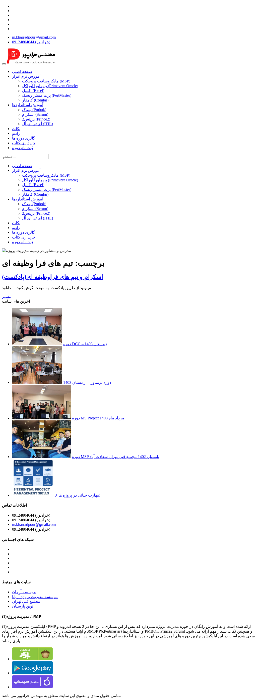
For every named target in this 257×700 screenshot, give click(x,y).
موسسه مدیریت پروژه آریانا (35, 597)
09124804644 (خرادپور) (31, 42)
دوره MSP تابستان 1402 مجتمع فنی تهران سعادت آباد (115, 456)
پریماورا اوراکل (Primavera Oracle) (50, 86)
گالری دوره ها (23, 138)
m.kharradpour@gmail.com (34, 37)
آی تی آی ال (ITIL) (37, 124)
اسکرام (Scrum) (35, 114)
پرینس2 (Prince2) (36, 119)
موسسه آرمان (24, 592)
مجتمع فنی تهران (26, 601)
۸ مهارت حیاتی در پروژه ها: (77, 495)
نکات (16, 129)
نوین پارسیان (22, 606)
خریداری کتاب (23, 143)
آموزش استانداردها (27, 105)
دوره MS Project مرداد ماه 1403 (98, 418)
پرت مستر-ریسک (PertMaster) (46, 95)
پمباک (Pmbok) (34, 109)
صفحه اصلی (22, 71)
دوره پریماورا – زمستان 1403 (87, 382)
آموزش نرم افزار (26, 76)
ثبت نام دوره (22, 148)
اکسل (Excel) (33, 90)
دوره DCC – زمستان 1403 (85, 344)
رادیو (16, 133)
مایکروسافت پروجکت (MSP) (46, 81)
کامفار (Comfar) (35, 100)
